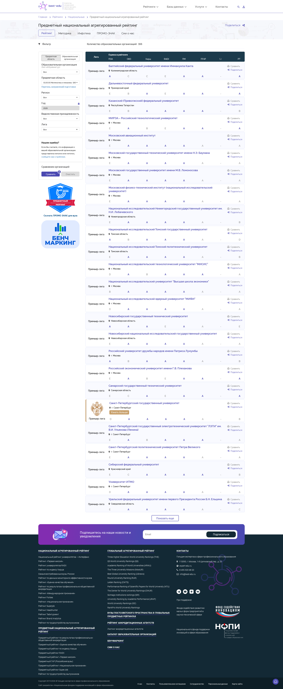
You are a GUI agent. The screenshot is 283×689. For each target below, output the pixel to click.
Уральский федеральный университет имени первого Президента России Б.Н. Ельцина (165, 499)
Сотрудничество (197, 684)
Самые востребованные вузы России (56, 574)
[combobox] (60, 72)
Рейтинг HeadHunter (48, 610)
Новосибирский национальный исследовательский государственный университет (163, 333)
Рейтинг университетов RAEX (52, 565)
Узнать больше (119, 412)
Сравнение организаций (55, 167)
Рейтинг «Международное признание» (56, 593)
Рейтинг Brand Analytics (49, 618)
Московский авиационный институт (132, 135)
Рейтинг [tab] (46, 33)
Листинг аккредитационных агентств (125, 629)
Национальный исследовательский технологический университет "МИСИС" (158, 264)
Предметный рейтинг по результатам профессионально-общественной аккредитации (65, 639)
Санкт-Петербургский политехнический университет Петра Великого (154, 447)
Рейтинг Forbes (45, 597)
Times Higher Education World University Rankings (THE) (133, 557)
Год (43, 103)
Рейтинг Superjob (46, 606)
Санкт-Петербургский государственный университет (144, 403)
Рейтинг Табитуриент (48, 614)
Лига (44, 124)
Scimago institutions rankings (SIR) (123, 595)
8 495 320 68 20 (186, 570)
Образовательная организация (59, 65)
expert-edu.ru (186, 566)
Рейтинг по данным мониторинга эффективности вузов (65, 578)
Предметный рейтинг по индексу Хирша (57, 648)
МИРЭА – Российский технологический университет (143, 118)
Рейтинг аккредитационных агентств (130, 623)
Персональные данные (218, 684)
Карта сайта (237, 684)
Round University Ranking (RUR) (122, 578)
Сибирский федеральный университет (134, 464)
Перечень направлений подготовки (58, 87)
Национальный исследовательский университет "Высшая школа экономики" (159, 281)
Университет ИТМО (121, 481)
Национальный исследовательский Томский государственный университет (158, 229)
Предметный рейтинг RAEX (51, 653)
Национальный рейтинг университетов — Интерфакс (63, 557)
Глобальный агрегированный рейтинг (130, 551)
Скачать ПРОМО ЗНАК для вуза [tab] (60, 215)
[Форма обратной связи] (276, 682)
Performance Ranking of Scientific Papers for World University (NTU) (138, 586)
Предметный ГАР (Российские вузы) (55, 661)
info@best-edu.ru (188, 574)
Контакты (221, 7)
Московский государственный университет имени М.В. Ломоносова (153, 170)
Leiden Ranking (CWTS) (118, 582)
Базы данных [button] (176, 7)
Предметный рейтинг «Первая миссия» (57, 657)
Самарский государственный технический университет (145, 385)
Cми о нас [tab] (127, 33)
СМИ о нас (113, 647)
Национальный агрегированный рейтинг (63, 551)
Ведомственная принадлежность (60, 114)
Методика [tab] (64, 33)
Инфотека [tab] (84, 33)
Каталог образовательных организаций (131, 634)
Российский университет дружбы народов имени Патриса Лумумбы (153, 351)
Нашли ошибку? (50, 142)
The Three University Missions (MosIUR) (125, 569)
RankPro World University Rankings (123, 607)
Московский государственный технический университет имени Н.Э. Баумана (159, 152)
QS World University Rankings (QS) (123, 561)
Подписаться (221, 534)
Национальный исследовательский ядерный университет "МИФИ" (152, 298)
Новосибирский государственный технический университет (148, 316)
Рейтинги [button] (150, 7)
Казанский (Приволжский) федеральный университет (144, 100)
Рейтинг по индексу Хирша (51, 569)
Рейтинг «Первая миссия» (50, 561)
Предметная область (53, 78)
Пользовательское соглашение (172, 684)
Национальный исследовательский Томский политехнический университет (158, 246)
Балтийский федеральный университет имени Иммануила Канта (151, 66)
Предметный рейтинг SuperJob (53, 670)
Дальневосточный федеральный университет (138, 83)
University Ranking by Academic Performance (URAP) (131, 599)
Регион (45, 92)
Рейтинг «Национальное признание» (55, 602)
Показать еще (165, 518)
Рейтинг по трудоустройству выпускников (58, 623)
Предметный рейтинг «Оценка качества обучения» (62, 644)
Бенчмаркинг (115, 641)
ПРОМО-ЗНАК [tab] (106, 33)
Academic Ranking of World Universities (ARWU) (129, 565)
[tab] (60, 198)
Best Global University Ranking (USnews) (125, 574)
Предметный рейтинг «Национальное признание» (62, 665)
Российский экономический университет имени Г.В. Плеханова (150, 368)
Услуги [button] (200, 7)
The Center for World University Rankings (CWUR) (129, 590)
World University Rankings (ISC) (121, 603)
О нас (140, 684)
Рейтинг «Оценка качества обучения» (56, 582)
